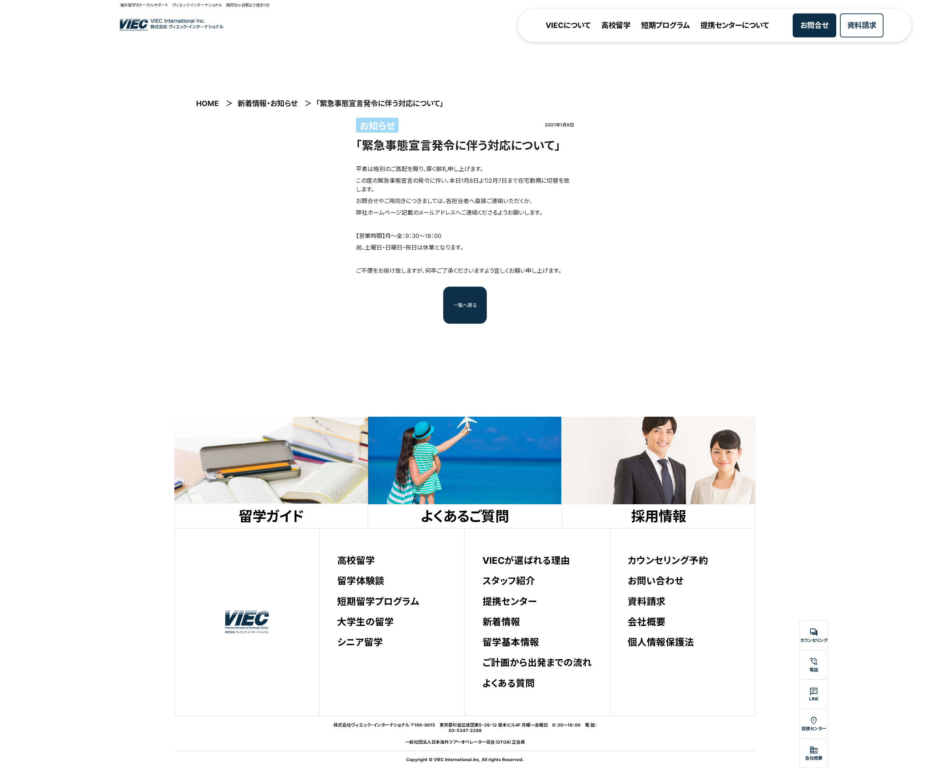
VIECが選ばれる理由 (526, 560)
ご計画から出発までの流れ (537, 662)
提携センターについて (734, 25)
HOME (207, 103)
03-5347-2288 (465, 730)
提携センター (509, 601)
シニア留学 (360, 642)
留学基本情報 (510, 642)
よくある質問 (508, 683)
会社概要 (647, 621)
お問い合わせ (655, 580)
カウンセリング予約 (668, 560)
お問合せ (814, 25)
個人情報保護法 (661, 642)
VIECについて (568, 25)
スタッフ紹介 (508, 580)
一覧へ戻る (465, 305)
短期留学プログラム (378, 601)
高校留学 (615, 25)
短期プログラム (665, 25)
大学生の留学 (365, 621)
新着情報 (501, 621)
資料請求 (861, 25)
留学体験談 (360, 580)
